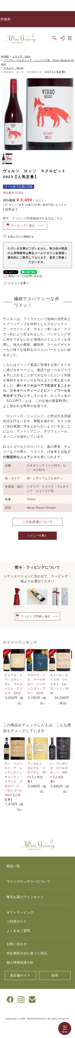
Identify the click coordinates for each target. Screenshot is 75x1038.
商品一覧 (13, 866)
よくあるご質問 (18, 930)
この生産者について (37, 522)
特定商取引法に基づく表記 (27, 953)
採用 (54, 975)
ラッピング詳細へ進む (36, 616)
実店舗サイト (20, 975)
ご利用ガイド (17, 921)
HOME (5, 56)
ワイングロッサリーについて (29, 881)
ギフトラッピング (20, 912)
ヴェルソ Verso (13, 68)
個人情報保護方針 (20, 962)
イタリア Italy (21, 56)
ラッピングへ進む (23, 225)
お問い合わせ (17, 944)
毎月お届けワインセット (25, 897)
